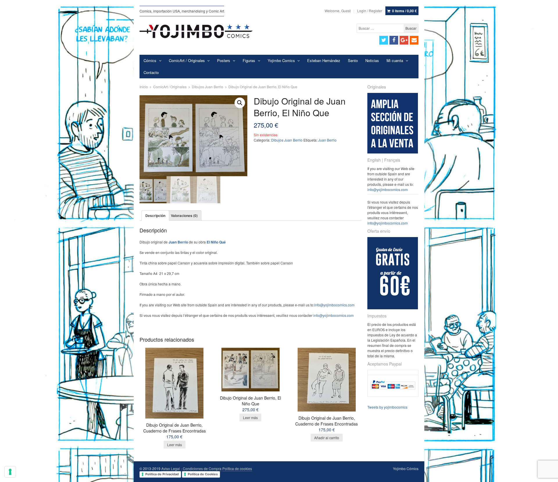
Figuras (249, 60)
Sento (353, 60)
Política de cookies (237, 468)
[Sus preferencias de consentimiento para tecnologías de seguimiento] (10, 471)
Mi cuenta (395, 60)
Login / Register (369, 10)
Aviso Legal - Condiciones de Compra (191, 468)
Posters (223, 60)
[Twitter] (383, 40)
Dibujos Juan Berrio (207, 86)
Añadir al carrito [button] (326, 437)
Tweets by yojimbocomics (387, 407)
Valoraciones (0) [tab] (184, 215)
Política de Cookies (203, 474)
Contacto (151, 72)
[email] (414, 40)
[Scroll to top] (547, 474)
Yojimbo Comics (281, 60)
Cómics (150, 60)
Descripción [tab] (155, 215)
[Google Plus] (404, 40)
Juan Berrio (327, 139)
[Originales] (392, 151)
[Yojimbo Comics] (196, 31)
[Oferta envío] (392, 307)
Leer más (174, 444)
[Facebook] (393, 40)
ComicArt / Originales (187, 60)
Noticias (372, 60)
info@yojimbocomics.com (334, 304)
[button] (240, 103)
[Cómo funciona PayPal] (393, 391)
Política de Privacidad (162, 474)
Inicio (144, 86)
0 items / (404, 10)
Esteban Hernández (323, 60)
